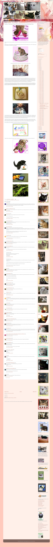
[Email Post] (15, 199)
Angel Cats (18, 20)
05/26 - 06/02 (41, 99)
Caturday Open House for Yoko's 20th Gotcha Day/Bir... (43, 105)
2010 (39, 128)
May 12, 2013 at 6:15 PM (9, 331)
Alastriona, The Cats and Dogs (10, 368)
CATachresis (8, 292)
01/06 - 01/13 (41, 125)
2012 (39, 126)
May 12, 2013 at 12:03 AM (9, 206)
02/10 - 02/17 (41, 121)
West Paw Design (40, 503)
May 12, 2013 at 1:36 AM (9, 224)
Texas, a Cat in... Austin (9, 349)
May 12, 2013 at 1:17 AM (9, 211)
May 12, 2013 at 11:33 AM (9, 280)
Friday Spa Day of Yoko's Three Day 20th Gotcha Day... (43, 106)
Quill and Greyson (8, 338)
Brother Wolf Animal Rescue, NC (42, 527)
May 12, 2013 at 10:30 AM (9, 256)
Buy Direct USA (40, 504)
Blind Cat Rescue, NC (40, 526)
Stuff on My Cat (40, 531)
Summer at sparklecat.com (9, 208)
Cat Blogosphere (40, 528)
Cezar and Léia (8, 226)
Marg (7, 268)
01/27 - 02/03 (41, 122)
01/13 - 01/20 (41, 124)
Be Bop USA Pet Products (41, 501)
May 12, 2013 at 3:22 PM (9, 316)
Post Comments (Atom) (11, 393)
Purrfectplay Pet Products (41, 500)
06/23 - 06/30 (41, 95)
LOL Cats (39, 529)
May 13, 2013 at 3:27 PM (9, 376)
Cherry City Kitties (8, 342)
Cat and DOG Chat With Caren (10, 362)
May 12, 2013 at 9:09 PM (9, 347)
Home (5, 20)
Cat (6, 374)
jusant (29, 541)
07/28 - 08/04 (41, 90)
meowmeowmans (8, 273)
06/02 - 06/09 (41, 98)
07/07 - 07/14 (41, 93)
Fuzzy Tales (7, 235)
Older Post (34, 391)
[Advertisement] (20, 385)
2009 (39, 129)
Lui (6, 355)
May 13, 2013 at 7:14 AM (9, 360)
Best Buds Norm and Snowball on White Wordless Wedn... (43, 108)
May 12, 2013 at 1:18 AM (9, 218)
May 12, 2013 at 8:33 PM (9, 340)
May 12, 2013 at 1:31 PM (9, 305)
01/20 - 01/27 (41, 123)
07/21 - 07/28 (41, 91)
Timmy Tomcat (8, 312)
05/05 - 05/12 (41, 102)
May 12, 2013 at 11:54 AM (9, 285)
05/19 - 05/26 (41, 100)
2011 (39, 127)
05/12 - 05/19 (41, 101)
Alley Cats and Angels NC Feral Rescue (43, 524)
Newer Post (6, 391)
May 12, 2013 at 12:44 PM (9, 300)
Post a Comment (8, 377)
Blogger (34, 541)
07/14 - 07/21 (41, 92)
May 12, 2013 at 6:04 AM (9, 238)
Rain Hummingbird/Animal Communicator (43, 530)
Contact (14, 20)
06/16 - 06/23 (41, 96)
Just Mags (7, 297)
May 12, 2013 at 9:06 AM (9, 250)
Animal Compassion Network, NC (42, 525)
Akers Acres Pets (40, 502)
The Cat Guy (8, 213)
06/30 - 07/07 (41, 94)
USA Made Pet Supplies (41, 505)
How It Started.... (10, 20)
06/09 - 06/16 (41, 97)
